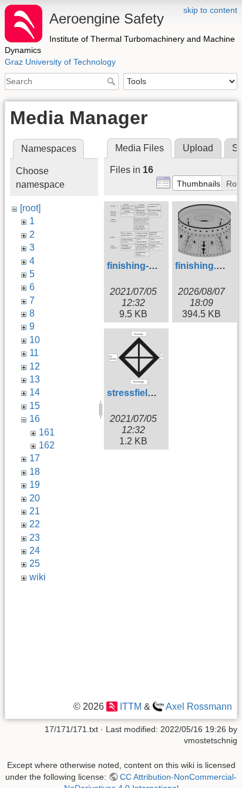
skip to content (210, 10)
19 (34, 485)
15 (34, 406)
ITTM (130, 706)
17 (34, 458)
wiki (37, 577)
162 (47, 445)
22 (34, 524)
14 (34, 392)
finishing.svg (204, 266)
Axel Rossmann (199, 706)
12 (34, 366)
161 (47, 432)
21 (34, 511)
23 (34, 538)
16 (34, 419)
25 (34, 563)
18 (34, 472)
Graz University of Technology (60, 62)
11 (34, 353)
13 (34, 379)
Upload (198, 148)
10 (34, 340)
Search (112, 81)
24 (34, 551)
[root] (30, 208)
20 (34, 498)
